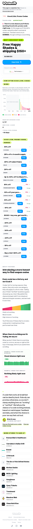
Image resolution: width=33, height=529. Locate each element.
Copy (23, 150)
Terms (19, 522)
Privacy (14, 522)
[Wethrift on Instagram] (16, 526)
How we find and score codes (12, 424)
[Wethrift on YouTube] (21, 526)
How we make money (8, 11)
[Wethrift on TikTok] (12, 526)
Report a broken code (24, 519)
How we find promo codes (10, 519)
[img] (16, 102)
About (10, 517)
